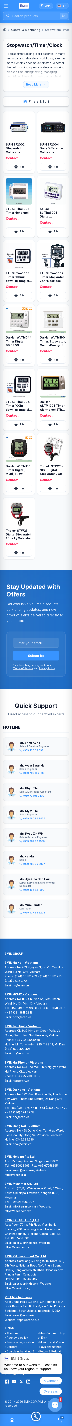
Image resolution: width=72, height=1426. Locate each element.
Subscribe (36, 656)
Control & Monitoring (25, 29)
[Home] (4, 29)
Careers (12, 1346)
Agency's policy (17, 1337)
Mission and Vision (51, 1342)
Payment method (50, 1346)
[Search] (64, 16)
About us (12, 1333)
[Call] (36, 1420)
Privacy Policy (47, 668)
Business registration (20, 1342)
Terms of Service (23, 668)
